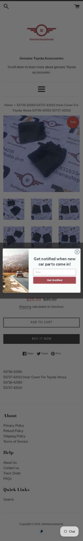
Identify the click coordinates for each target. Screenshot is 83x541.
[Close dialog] (77, 252)
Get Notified (54, 280)
